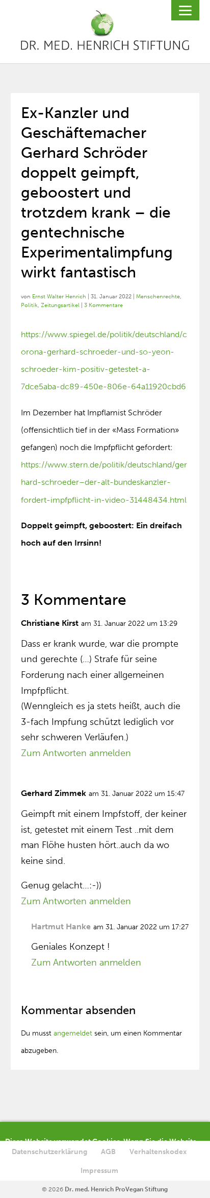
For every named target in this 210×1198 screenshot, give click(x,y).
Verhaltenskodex (158, 1151)
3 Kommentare (103, 305)
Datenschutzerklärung (49, 1151)
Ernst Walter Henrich (59, 296)
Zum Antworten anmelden (76, 753)
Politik (29, 305)
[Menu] (185, 10)
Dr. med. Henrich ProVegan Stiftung (116, 1189)
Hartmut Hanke (61, 926)
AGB (108, 1151)
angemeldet (73, 1033)
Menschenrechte (158, 296)
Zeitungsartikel (60, 305)
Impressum (99, 1170)
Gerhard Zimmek (53, 793)
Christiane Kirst (49, 623)
